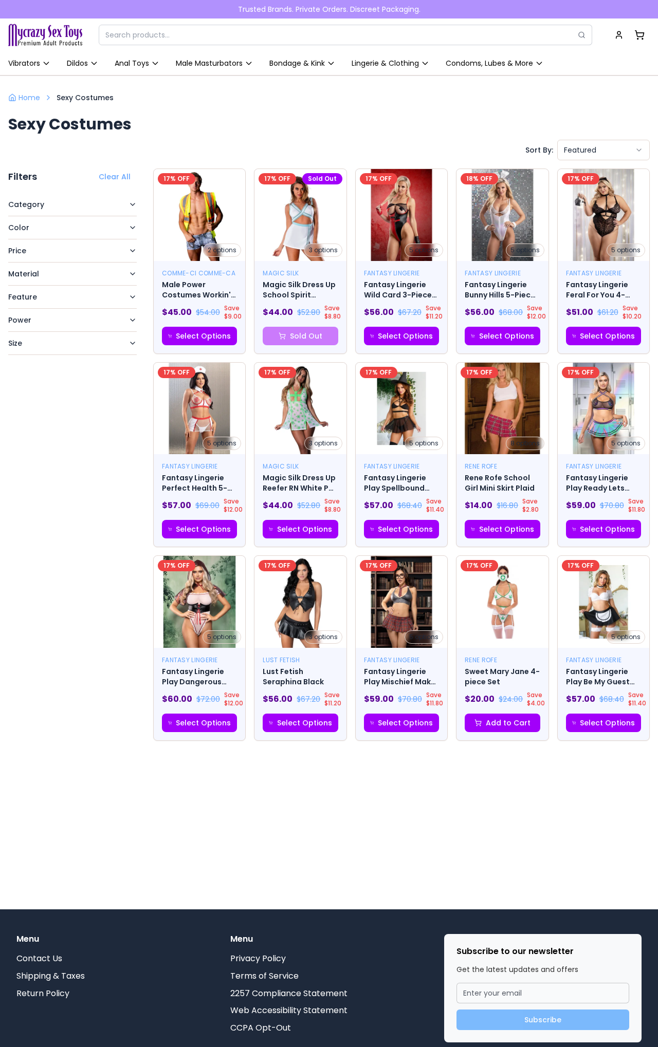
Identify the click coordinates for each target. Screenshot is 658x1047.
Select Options (203, 336)
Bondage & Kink (297, 63)
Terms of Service (264, 976)
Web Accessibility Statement (289, 1010)
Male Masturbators (209, 63)
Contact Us (39, 958)
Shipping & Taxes (50, 976)
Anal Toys (132, 63)
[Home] (45, 35)
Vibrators (24, 63)
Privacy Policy (258, 958)
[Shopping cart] (639, 35)
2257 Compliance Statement (289, 993)
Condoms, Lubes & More (489, 63)
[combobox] (603, 150)
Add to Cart (508, 723)
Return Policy (42, 993)
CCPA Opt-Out (260, 1028)
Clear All (115, 177)
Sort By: (539, 150)
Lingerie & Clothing (385, 63)
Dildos (77, 63)
